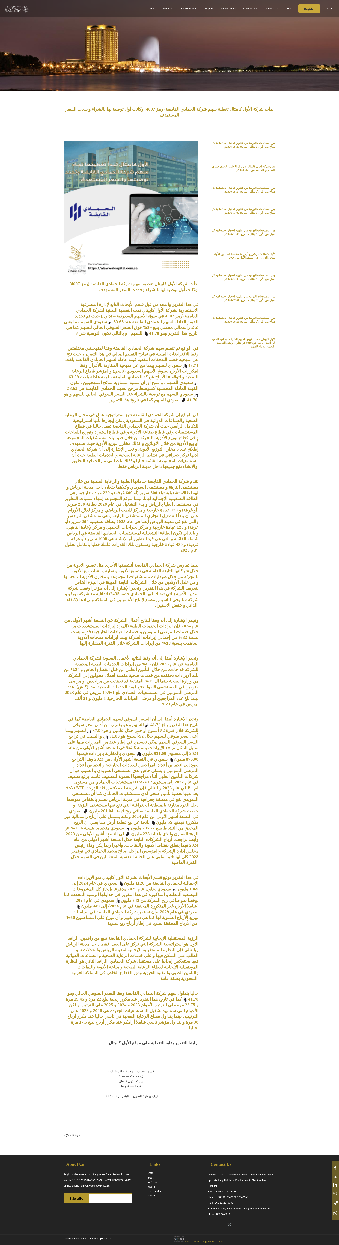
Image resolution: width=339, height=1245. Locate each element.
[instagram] (335, 1193)
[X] (229, 1225)
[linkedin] (335, 1184)
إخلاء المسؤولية (208, 1242)
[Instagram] (253, 1225)
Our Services (153, 1182)
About (150, 1178)
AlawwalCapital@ (131, 1076)
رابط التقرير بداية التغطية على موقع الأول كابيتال (153, 1042)
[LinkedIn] (237, 1225)
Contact (151, 1195)
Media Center (154, 1191)
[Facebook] (245, 1225)
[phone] (335, 1203)
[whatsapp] (335, 1213)
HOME (150, 1173)
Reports (151, 1187)
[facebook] (335, 1168)
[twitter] (335, 1176)
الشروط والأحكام (192, 1242)
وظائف (221, 1242)
